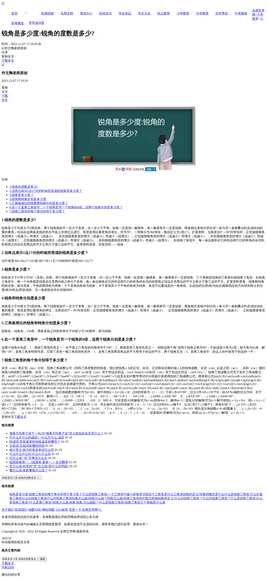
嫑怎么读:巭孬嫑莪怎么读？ (28, 470)
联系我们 (21, 509)
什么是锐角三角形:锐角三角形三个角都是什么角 (132, 502)
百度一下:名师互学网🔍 (85, 509)
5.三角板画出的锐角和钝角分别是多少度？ (38, 203)
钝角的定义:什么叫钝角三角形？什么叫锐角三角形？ (194, 498)
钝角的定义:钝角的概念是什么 (203, 494)
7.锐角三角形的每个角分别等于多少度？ (37, 211)
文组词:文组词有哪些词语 (27, 445)
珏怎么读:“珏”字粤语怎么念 (28, 458)
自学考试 (221, 13)
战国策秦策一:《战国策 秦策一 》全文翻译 (38, 462)
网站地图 (48, 509)
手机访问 (8, 567)
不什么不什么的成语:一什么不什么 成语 (36, 437)
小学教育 (183, 13)
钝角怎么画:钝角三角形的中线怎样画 (132, 498)
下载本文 (8, 60)
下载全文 (20, 416)
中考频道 (241, 13)
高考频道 (17, 23)
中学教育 (202, 13)
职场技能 (47, 13)
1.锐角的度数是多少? (23, 186)
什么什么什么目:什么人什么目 (30, 454)
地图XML (34, 509)
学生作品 (125, 13)
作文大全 (144, 13)
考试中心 (86, 13)
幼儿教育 (163, 13)
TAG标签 (61, 509)
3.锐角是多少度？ (21, 195)
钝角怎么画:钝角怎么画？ (89, 498)
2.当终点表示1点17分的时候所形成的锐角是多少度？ (45, 190)
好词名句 (105, 13)
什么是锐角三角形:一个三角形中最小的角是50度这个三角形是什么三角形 (132, 494)
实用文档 (67, 13)
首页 (14, 13)
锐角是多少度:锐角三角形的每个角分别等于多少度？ (45, 494)
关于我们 (8, 509)
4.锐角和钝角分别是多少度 (27, 199)
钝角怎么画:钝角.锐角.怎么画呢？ (76, 502)
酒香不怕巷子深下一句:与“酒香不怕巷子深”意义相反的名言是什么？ (56, 433)
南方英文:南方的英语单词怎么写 (31, 449)
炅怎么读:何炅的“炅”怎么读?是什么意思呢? (39, 466)
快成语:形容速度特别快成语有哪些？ (34, 441)
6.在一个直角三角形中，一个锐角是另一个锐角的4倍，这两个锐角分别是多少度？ (66, 207)
